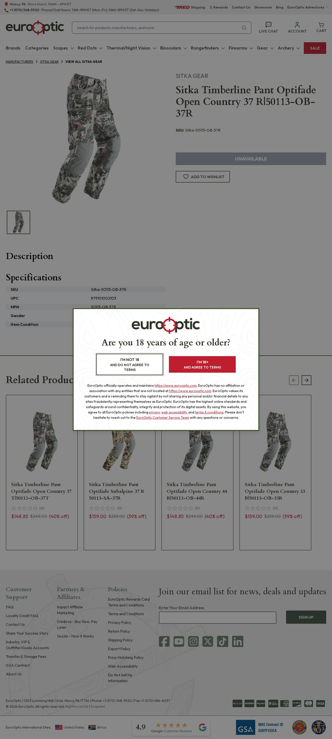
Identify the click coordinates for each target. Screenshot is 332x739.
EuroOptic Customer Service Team (162, 417)
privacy (154, 412)
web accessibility (174, 412)
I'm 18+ (202, 365)
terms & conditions (209, 412)
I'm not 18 (129, 364)
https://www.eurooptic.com (176, 385)
